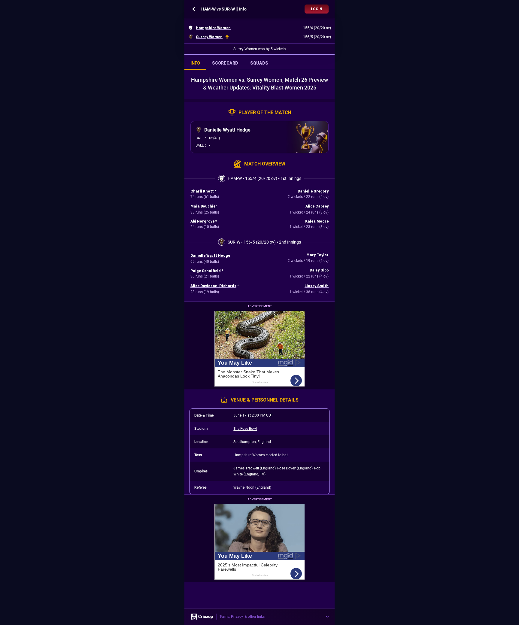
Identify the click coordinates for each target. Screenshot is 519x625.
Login (316, 9)
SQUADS (259, 63)
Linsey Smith (317, 286)
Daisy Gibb (319, 270)
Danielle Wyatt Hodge (227, 130)
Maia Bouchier (203, 206)
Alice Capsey (317, 206)
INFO (195, 63)
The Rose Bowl (245, 428)
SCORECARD (225, 63)
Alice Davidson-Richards (213, 286)
